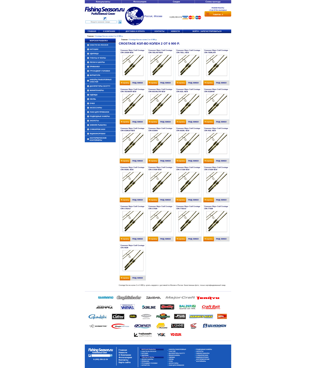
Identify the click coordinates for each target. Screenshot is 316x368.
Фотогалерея (139, 2)
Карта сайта (124, 362)
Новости (175, 31)
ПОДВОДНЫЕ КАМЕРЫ (100, 116)
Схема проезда (213, 2)
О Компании (125, 355)
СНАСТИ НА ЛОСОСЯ (99, 45)
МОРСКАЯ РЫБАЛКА (99, 41)
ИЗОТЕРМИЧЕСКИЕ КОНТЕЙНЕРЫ (98, 139)
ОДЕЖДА (94, 95)
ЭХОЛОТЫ (94, 121)
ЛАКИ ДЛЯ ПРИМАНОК (99, 112)
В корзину (125, 83)
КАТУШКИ (94, 49)
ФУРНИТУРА (95, 75)
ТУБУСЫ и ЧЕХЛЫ (98, 58)
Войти (196, 31)
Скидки (176, 2)
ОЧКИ (92, 103)
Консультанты (103, 2)
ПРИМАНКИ (95, 67)
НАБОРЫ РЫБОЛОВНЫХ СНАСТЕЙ (100, 81)
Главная (92, 31)
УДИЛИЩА (94, 54)
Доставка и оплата (135, 31)
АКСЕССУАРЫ (96, 108)
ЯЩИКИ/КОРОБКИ (97, 134)
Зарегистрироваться (210, 31)
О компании (109, 31)
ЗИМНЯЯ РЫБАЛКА (98, 125)
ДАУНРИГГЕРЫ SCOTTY (100, 86)
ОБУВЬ (93, 99)
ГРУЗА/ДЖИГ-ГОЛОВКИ (100, 71)
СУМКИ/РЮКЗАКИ (97, 129)
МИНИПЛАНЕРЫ (97, 90)
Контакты (159, 31)
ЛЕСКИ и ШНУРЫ (97, 62)
